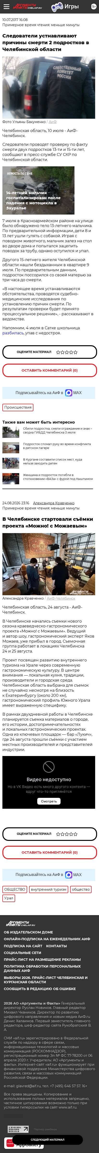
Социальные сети (22, 953)
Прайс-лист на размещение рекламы (42, 959)
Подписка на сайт (23, 946)
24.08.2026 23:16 (15, 503)
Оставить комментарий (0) (50, 370)
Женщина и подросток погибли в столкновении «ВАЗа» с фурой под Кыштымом (58, 477)
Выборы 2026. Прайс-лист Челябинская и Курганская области (46, 980)
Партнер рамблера (45, 1129)
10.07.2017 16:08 (15, 20)
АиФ (53, 122)
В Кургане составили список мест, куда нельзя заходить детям (52, 461)
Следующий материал (47, 1139)
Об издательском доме (28, 932)
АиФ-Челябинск (61, 598)
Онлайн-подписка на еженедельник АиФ (47, 939)
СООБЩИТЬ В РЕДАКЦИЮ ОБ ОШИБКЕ (40, 989)
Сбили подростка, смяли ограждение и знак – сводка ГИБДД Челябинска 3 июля (57, 430)
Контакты (56, 946)
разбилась (13, 333)
